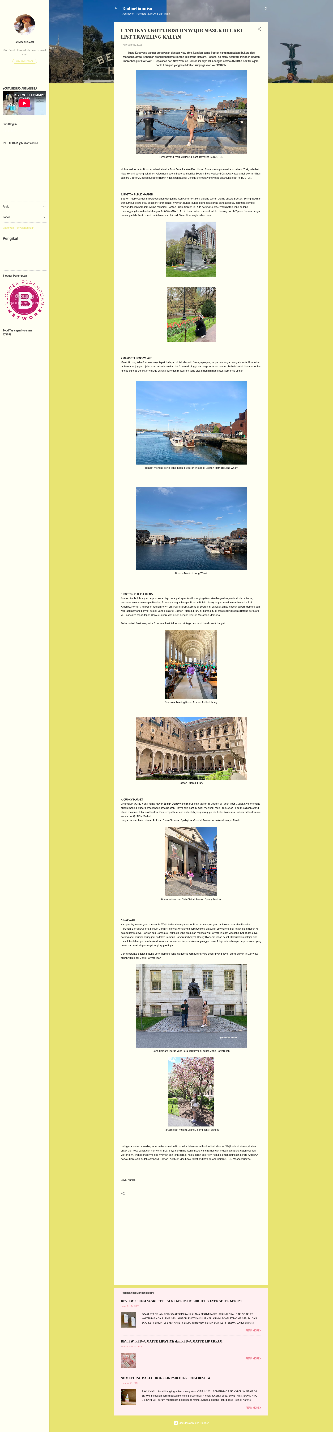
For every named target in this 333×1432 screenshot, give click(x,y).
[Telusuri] (266, 9)
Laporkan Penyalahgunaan (18, 227)
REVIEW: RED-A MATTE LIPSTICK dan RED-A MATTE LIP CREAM (172, 1341)
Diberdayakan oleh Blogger (193, 1423)
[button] (259, 29)
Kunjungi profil (24, 61)
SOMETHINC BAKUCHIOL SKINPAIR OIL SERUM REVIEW (166, 1378)
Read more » (253, 1330)
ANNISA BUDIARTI (24, 42)
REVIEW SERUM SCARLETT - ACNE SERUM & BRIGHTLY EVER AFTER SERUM (181, 1301)
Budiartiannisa (137, 8)
